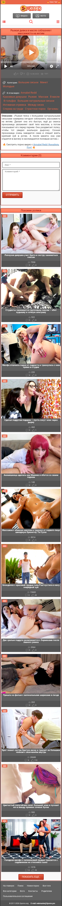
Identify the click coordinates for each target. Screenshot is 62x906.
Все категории (9, 891)
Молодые (8, 86)
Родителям (46, 891)
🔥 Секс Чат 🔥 (53, 2)
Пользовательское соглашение (18, 896)
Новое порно (33, 886)
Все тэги (47, 886)
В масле (55, 96)
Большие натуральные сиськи (36, 100)
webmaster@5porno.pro (45, 903)
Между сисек (36, 104)
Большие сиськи (28, 82)
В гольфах (10, 100)
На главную (8, 886)
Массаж (43, 96)
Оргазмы (52, 108)
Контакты (33, 891)
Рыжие (32, 96)
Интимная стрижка (14, 104)
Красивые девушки (15, 96)
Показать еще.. (31, 877)
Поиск (21, 886)
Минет (44, 82)
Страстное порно (35, 108)
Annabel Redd (29, 92)
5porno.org (24, 903)
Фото (22, 891)
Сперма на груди (13, 108)
